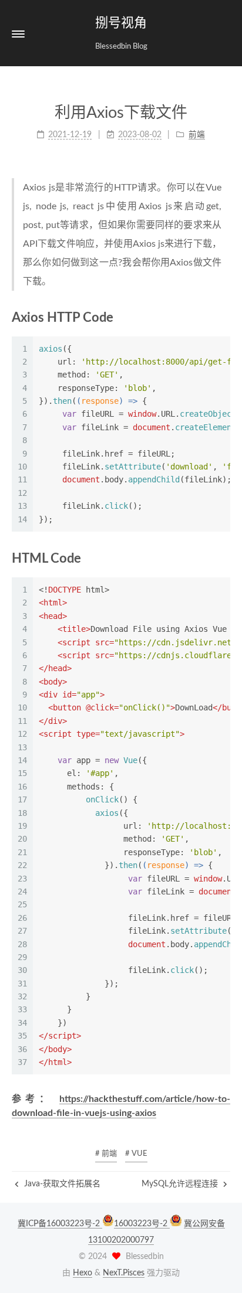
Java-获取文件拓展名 (61, 1184)
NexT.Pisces (123, 1273)
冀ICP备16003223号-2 (60, 1224)
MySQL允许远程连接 (181, 1184)
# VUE (136, 1154)
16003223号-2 (142, 1224)
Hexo (82, 1273)
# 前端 (106, 1154)
